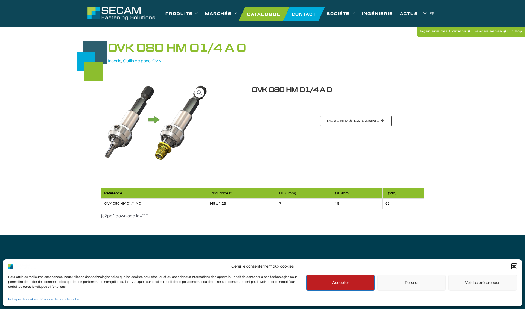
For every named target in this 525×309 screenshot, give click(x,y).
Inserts (114, 61)
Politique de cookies (23, 299)
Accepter (340, 283)
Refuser (412, 283)
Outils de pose (137, 61)
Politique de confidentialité (59, 299)
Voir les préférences (482, 283)
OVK (156, 61)
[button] (514, 266)
